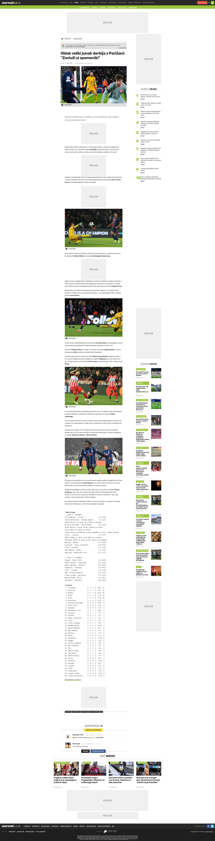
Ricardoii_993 (78, 735)
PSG (101, 711)
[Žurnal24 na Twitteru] (212, 826)
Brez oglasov (202, 2)
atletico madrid (94, 711)
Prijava (85, 751)
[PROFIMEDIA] (94, 228)
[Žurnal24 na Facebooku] (208, 826)
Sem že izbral (122, 48)
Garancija (76, 744)
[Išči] (209, 2)
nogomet (68, 711)
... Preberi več (132, 839)
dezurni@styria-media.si (73, 680)
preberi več (93, 730)
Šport (68, 39)
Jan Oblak (84, 711)
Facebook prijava (98, 751)
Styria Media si (209, 831)
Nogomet (78, 39)
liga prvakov (76, 711)
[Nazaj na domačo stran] (62, 39)
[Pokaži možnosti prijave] (212, 2)
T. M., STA (68, 63)
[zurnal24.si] (11, 2)
